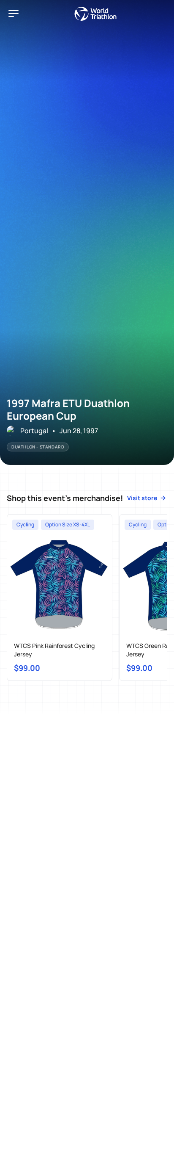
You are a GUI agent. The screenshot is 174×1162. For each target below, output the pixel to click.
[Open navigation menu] (13, 13)
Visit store (142, 498)
